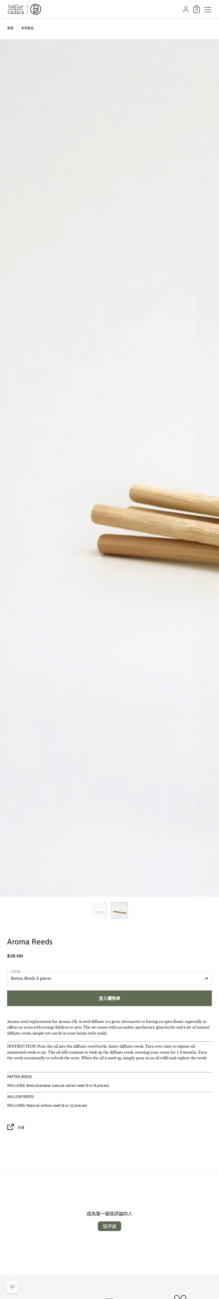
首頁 (10, 28)
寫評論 (109, 1226)
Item (15, 972)
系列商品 (27, 28)
